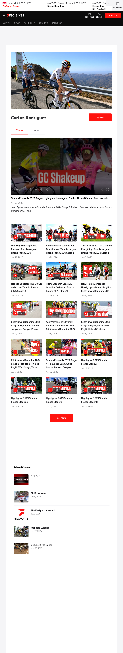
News (36, 130)
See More (61, 417)
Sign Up (100, 117)
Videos (19, 130)
